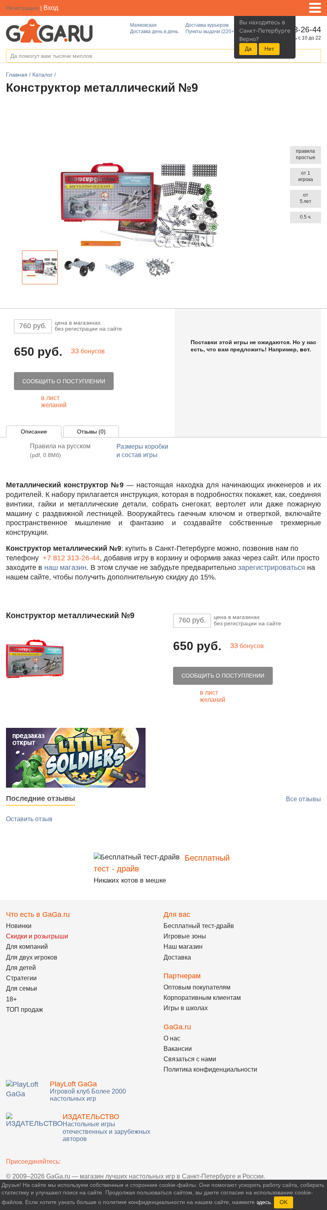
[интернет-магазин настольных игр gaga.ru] (49, 30)
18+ (11, 999)
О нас (172, 1038)
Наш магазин (183, 946)
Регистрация (22, 8)
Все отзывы (303, 799)
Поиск (314, 56)
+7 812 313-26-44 (71, 558)
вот (304, 349)
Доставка (177, 957)
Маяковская (143, 25)
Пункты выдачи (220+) (210, 31)
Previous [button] (15, 269)
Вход (50, 7)
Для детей (21, 967)
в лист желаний (54, 401)
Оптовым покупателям (197, 987)
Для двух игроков (31, 957)
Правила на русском (60, 450)
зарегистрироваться (271, 567)
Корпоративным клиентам (202, 997)
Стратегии (21, 978)
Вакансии (178, 1048)
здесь (263, 1202)
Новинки (19, 925)
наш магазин (65, 567)
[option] (40, 267)
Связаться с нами (190, 1059)
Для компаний (27, 946)
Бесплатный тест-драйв (199, 925)
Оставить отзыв (29, 819)
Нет (269, 48)
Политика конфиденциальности (210, 1069)
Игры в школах (186, 1008)
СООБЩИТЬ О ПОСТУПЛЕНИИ (63, 381)
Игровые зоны (185, 936)
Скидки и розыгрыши (37, 936)
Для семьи (21, 988)
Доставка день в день (154, 31)
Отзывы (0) (91, 431)
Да (248, 48)
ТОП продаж (24, 1009)
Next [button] (184, 269)
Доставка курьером (207, 25)
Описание (34, 431)
